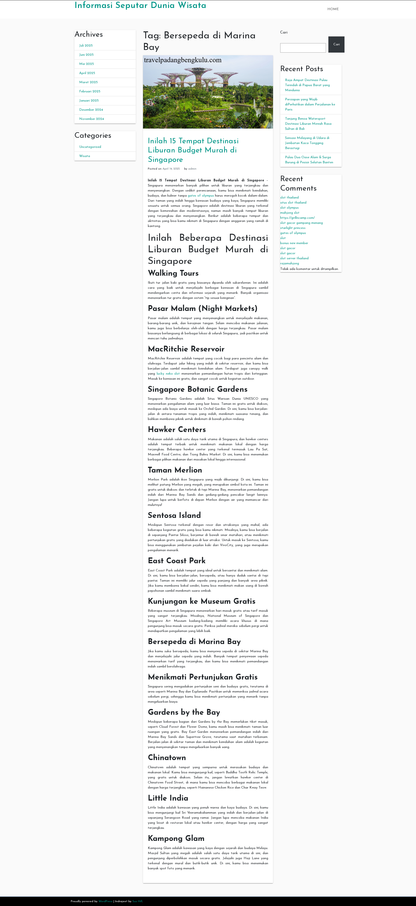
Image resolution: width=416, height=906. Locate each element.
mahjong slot (289, 213)
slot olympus (289, 208)
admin (192, 168)
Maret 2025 (88, 82)
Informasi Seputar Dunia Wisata (140, 5)
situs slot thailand (293, 203)
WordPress (105, 901)
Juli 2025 (86, 46)
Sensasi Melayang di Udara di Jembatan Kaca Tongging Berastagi (307, 143)
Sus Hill (137, 901)
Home (333, 9)
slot (283, 238)
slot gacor (287, 248)
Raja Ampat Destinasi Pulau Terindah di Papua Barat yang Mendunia (307, 85)
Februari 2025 (89, 91)
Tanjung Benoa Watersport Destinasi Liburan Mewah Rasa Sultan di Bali (308, 124)
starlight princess (293, 228)
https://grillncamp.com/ (297, 218)
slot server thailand (294, 258)
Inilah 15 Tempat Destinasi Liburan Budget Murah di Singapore (193, 150)
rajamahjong (289, 263)
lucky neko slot (168, 374)
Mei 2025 (86, 64)
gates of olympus (201, 196)
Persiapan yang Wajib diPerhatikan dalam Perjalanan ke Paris (310, 104)
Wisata (84, 156)
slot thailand (289, 197)
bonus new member (294, 243)
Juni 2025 (86, 55)
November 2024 (91, 119)
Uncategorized (90, 147)
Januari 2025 (89, 101)
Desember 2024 (91, 110)
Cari (283, 32)
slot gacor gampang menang (301, 223)
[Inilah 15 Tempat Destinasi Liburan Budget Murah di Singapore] (208, 92)
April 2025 (87, 73)
